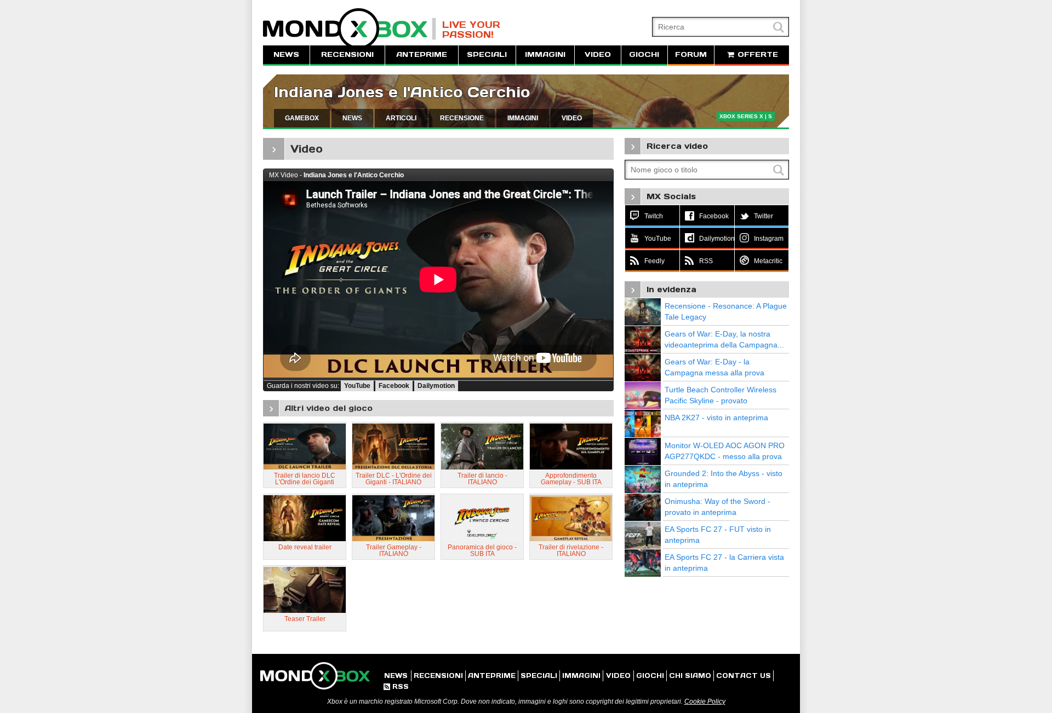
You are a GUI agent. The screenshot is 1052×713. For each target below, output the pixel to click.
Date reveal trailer (304, 547)
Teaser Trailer (304, 619)
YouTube (357, 386)
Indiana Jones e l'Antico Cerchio (402, 92)
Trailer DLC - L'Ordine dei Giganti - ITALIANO (394, 479)
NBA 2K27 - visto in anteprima (716, 417)
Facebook (394, 386)
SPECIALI (487, 54)
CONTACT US (743, 675)
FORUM (691, 54)
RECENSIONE (462, 118)
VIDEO (598, 54)
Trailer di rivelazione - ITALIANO (571, 550)
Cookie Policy (704, 701)
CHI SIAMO (690, 675)
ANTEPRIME (421, 54)
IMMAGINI (545, 54)
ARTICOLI (401, 118)
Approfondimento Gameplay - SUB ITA (571, 479)
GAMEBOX (302, 118)
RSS (396, 686)
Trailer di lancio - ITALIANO (482, 479)
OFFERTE (756, 54)
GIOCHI (644, 54)
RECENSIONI (347, 54)
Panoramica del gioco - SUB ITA (482, 550)
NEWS (286, 54)
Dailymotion (436, 386)
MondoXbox (349, 28)
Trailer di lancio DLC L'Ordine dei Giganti (304, 479)
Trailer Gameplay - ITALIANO (393, 550)
